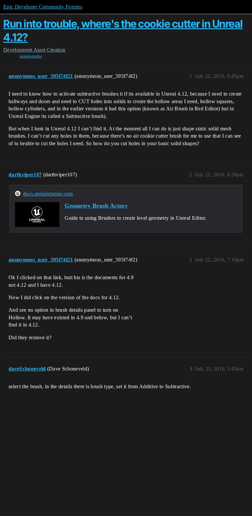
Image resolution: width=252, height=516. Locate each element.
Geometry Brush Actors (96, 205)
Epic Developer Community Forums (42, 7)
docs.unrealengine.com (48, 193)
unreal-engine (31, 56)
